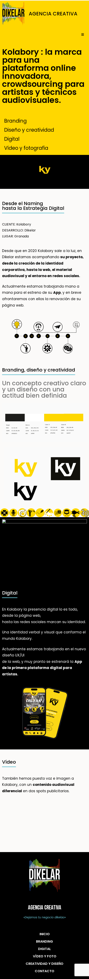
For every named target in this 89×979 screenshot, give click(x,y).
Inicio (45, 934)
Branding (44, 941)
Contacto (44, 971)
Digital (44, 948)
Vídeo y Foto (44, 956)
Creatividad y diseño (44, 963)
